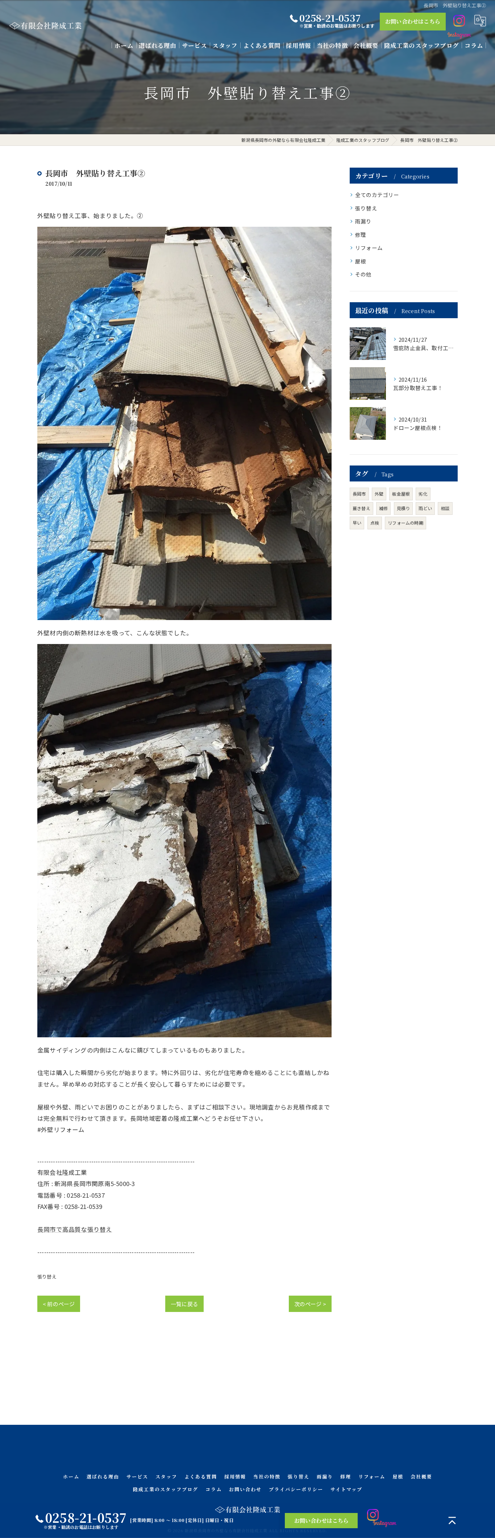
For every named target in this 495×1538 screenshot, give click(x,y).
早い (357, 523)
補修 (383, 508)
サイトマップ (346, 1489)
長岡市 (359, 494)
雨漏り (363, 221)
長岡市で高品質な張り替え (74, 1229)
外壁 (379, 494)
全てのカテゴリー (377, 194)
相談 (445, 508)
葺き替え (361, 508)
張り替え (47, 1276)
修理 (360, 234)
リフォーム (369, 247)
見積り (403, 508)
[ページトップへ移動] (452, 1520)
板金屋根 (401, 494)
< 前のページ (59, 1304)
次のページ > (310, 1304)
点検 (374, 523)
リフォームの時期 (405, 523)
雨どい (425, 508)
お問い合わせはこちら (412, 21)
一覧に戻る (184, 1304)
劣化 (423, 494)
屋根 (360, 261)
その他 (363, 274)
